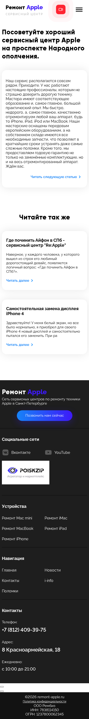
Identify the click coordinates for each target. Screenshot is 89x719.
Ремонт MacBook (17, 528)
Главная (9, 570)
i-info (49, 580)
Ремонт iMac (56, 518)
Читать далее (17, 280)
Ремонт (24, 10)
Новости (53, 570)
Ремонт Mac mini (17, 518)
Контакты (10, 580)
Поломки (10, 591)
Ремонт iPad (56, 528)
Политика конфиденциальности (44, 701)
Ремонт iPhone (15, 539)
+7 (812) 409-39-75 (24, 630)
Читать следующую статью (54, 177)
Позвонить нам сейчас (44, 415)
